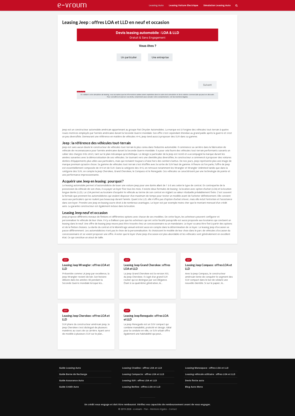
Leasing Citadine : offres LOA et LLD (142, 367)
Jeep (65, 260)
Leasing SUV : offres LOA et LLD (139, 380)
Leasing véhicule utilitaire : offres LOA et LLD (210, 374)
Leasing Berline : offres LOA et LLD (141, 386)
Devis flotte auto (194, 380)
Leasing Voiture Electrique (183, 5)
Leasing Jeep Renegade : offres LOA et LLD (146, 317)
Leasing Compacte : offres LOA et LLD (143, 374)
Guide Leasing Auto (70, 367)
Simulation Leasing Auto (217, 5)
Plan (146, 409)
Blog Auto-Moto (194, 386)
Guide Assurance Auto (71, 380)
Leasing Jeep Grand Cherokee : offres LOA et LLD (147, 267)
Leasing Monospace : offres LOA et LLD (206, 367)
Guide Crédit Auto (69, 386)
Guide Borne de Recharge (73, 374)
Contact (173, 409)
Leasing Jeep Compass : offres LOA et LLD (208, 267)
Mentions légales (158, 409)
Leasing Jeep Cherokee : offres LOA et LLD (86, 317)
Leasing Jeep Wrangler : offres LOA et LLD (86, 267)
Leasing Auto (156, 5)
